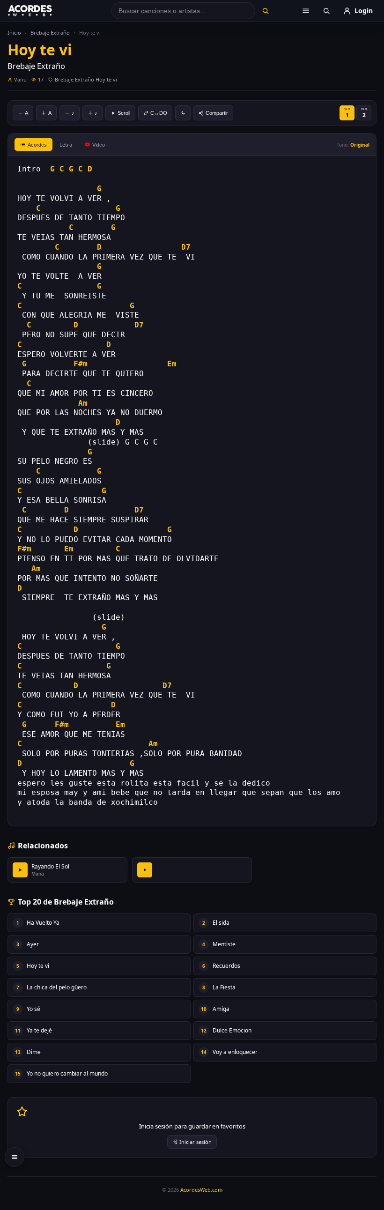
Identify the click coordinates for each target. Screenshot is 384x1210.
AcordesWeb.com (201, 1189)
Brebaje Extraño (50, 32)
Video (98, 145)
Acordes (37, 145)
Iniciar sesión (195, 1141)
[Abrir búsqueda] (326, 11)
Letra (65, 144)
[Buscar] (265, 10)
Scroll (124, 113)
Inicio (14, 32)
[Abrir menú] (306, 11)
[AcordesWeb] (42, 11)
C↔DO (158, 113)
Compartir (217, 113)
